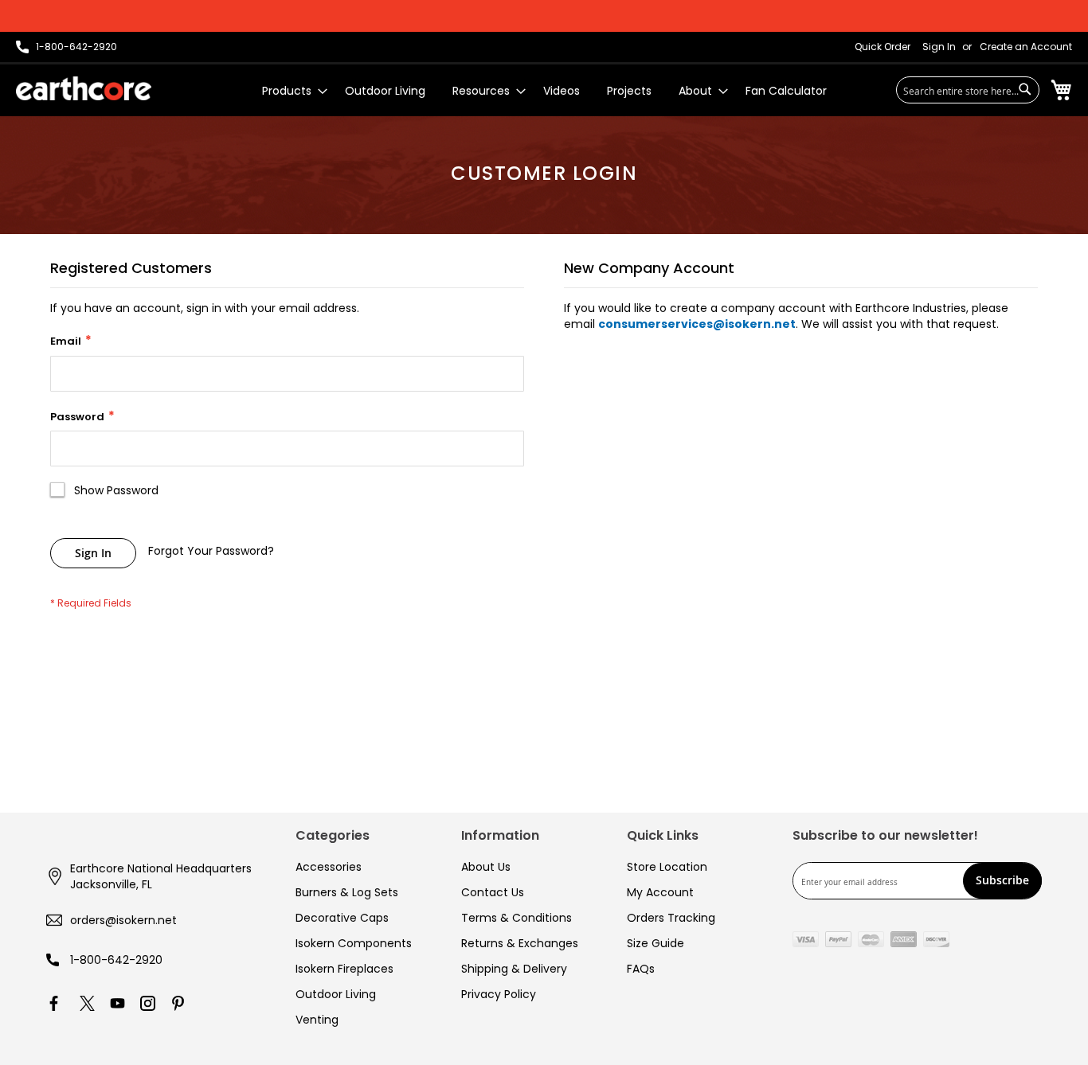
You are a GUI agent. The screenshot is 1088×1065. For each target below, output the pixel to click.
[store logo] (83, 88)
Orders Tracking (671, 918)
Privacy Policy (498, 994)
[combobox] (967, 89)
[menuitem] (289, 91)
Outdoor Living (335, 994)
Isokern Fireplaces (344, 969)
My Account (660, 892)
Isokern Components (353, 943)
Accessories (328, 867)
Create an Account (1026, 47)
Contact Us (492, 892)
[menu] (544, 91)
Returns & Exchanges (519, 943)
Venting (317, 1020)
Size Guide (655, 943)
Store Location (667, 867)
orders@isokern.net (123, 920)
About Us (486, 867)
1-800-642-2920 (116, 960)
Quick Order (882, 47)
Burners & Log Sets (346, 892)
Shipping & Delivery (514, 969)
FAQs (641, 969)
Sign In (939, 47)
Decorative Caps (342, 918)
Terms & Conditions (516, 918)
